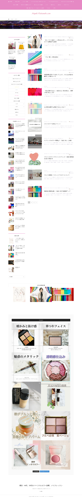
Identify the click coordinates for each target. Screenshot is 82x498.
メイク (47, 4)
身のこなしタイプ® (16, 81)
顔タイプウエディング (17, 78)
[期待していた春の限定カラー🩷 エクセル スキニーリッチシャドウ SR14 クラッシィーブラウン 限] (55, 425)
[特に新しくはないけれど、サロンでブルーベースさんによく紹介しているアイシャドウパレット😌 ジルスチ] (55, 367)
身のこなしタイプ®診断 (38, 4)
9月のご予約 (17, 1)
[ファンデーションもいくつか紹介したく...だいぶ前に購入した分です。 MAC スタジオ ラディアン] (26, 396)
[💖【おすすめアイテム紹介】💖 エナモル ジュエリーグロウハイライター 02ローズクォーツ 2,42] (55, 337)
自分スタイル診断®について (26, 4)
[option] (20, 294)
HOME (11, 1)
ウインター (17, 95)
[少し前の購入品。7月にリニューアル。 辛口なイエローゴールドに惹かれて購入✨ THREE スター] (26, 337)
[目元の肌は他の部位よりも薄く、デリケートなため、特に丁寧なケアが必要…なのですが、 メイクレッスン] (55, 396)
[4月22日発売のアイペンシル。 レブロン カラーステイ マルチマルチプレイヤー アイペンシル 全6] (26, 367)
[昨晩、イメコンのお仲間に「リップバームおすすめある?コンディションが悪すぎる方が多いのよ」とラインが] (26, 425)
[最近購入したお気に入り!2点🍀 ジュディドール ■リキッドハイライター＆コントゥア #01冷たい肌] (26, 455)
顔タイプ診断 (15, 4)
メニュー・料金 (25, 1)
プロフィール (66, 4)
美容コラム (53, 4)
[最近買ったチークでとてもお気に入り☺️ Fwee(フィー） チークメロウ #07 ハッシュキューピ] (55, 455)
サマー (17, 89)
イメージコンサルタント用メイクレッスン (38, 1)
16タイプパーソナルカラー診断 (66, 1)
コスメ (17, 106)
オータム (16, 92)
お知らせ (59, 4)
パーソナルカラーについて (53, 1)
